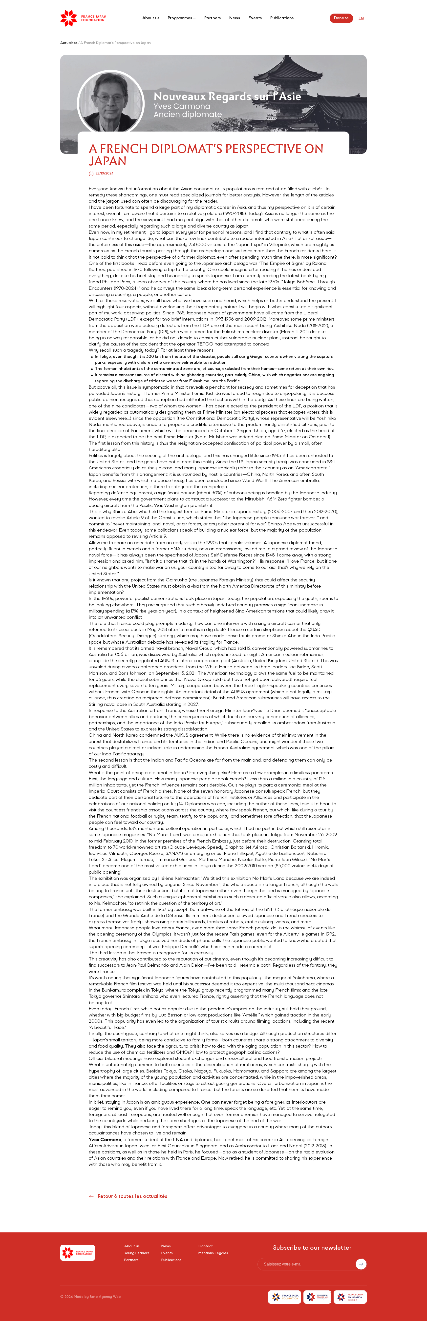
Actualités (69, 43)
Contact (205, 1246)
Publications (282, 18)
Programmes (180, 18)
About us (150, 18)
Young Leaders (136, 1253)
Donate (341, 18)
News (234, 18)
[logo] (83, 18)
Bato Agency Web (105, 1297)
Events (255, 18)
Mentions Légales (213, 1253)
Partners (212, 18)
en (361, 18)
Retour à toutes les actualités (132, 1196)
